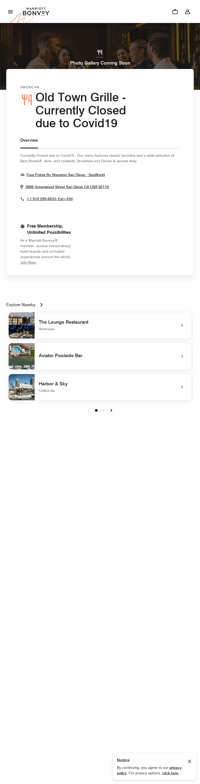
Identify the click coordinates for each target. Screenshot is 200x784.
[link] (100, 325)
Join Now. (45, 262)
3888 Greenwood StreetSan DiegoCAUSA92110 (67, 186)
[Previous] (89, 410)
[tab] (29, 142)
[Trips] (175, 11)
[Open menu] (10, 11)
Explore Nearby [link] (20, 304)
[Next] (111, 410)
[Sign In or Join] (187, 11)
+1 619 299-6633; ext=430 (50, 199)
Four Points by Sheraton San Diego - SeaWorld (66, 174)
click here (170, 773)
